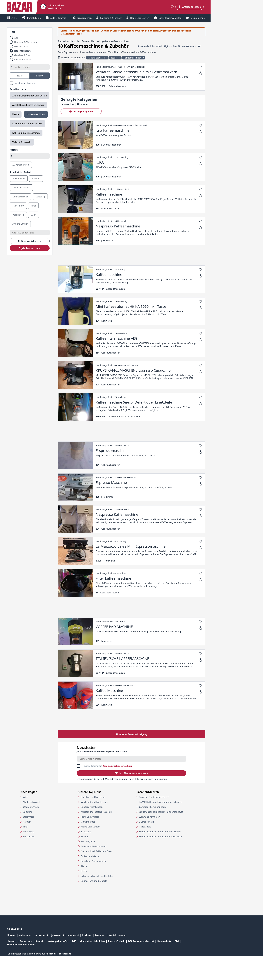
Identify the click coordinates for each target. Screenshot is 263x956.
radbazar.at (27, 935)
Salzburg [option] (40, 196)
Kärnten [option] (36, 178)
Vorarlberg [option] (18, 214)
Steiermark (28, 816)
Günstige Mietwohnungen (163, 806)
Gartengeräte (88, 821)
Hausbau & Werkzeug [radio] (25, 42)
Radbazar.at (155, 826)
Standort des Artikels (21, 172)
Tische (84, 866)
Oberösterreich (31, 806)
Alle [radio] (16, 37)
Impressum (27, 941)
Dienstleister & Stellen (169, 17)
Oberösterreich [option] (20, 196)
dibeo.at (13, 935)
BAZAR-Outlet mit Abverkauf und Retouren (165, 801)
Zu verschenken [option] (20, 164)
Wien (25, 797)
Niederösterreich (31, 801)
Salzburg (27, 811)
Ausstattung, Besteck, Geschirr (28, 104)
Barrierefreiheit (118, 941)
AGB (76, 941)
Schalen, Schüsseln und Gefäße (97, 875)
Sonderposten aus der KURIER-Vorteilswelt (165, 836)
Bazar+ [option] (39, 75)
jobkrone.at (59, 935)
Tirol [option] (33, 205)
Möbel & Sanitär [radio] (22, 46)
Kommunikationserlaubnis (117, 765)
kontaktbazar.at (117, 935)
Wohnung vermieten (160, 816)
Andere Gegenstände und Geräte (29, 95)
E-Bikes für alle (157, 821)
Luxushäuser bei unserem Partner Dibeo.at (165, 811)
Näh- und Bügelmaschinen (26, 132)
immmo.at (75, 935)
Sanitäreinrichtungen (92, 806)
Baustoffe (86, 831)
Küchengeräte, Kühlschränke (27, 123)
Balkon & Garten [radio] (22, 59)
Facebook (52, 953)
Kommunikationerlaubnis (21, 944)
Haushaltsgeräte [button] (96, 57)
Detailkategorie (18, 89)
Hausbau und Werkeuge (93, 797)
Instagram (65, 953)
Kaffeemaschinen (36, 114)
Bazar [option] (20, 75)
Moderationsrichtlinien (92, 941)
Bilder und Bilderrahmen (93, 846)
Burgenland (29, 836)
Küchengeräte (88, 841)
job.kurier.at (43, 935)
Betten (84, 836)
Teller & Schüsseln (21, 142)
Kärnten (27, 821)
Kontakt (39, 941)
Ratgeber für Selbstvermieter (164, 797)
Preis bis (14, 149)
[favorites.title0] (172, 7)
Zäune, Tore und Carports (94, 880)
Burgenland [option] (18, 178)
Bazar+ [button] (114, 57)
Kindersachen (84, 17)
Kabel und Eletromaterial (93, 861)
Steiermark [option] (18, 205)
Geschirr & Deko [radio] (22, 55)
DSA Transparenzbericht (142, 941)
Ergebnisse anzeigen (30, 248)
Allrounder (82, 104)
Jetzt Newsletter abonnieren (133, 773)
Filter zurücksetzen (31, 241)
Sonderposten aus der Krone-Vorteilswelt (165, 831)
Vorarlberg (28, 831)
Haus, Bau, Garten (139, 17)
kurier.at (88, 935)
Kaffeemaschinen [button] (133, 57)
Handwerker (67, 104)
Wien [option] (33, 214)
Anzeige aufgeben (83, 111)
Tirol (25, 826)
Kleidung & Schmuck (111, 17)
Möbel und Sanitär (90, 826)
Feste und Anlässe (90, 816)
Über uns (11, 941)
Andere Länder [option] (20, 223)
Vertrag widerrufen (58, 941)
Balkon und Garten (90, 856)
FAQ (177, 941)
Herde (15, 114)
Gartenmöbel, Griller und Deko (96, 851)
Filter (12, 31)
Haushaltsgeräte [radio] (23, 50)
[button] (52, 7)
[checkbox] (30, 83)
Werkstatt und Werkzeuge (94, 801)
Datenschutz (164, 941)
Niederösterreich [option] (21, 187)
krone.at (102, 935)
